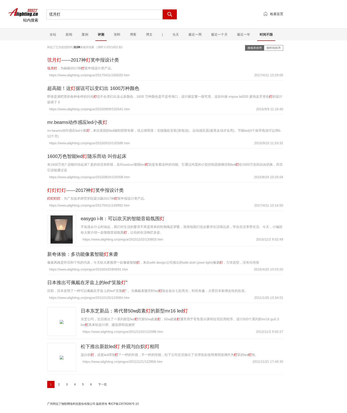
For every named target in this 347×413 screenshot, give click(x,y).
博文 (149, 34)
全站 (53, 34)
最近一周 (195, 34)
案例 (85, 34)
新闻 (69, 34)
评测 (101, 34)
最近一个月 (219, 34)
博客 (133, 34)
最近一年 (243, 34)
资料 (117, 34)
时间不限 (266, 34)
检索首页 (276, 14)
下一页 (102, 384)
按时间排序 (274, 48)
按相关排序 (255, 48)
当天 (175, 34)
